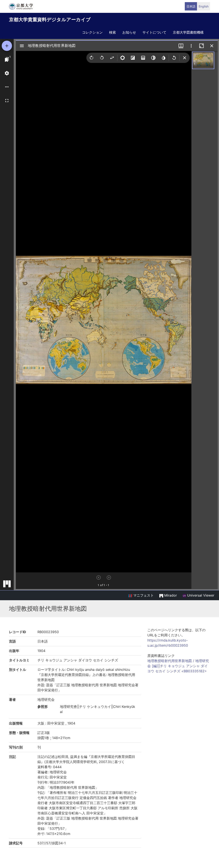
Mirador (170, 595)
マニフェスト (143, 595)
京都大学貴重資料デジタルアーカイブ (50, 19)
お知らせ (129, 32)
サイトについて (154, 32)
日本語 (190, 6)
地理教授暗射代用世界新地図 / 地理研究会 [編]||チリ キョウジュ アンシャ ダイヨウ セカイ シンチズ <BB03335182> (178, 666)
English (204, 6)
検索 (112, 32)
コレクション (92, 32)
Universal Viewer (200, 595)
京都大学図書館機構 (188, 32)
